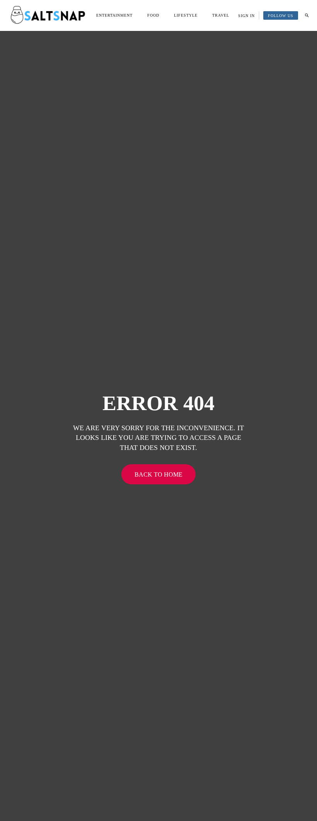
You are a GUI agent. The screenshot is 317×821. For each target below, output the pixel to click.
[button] (306, 15)
